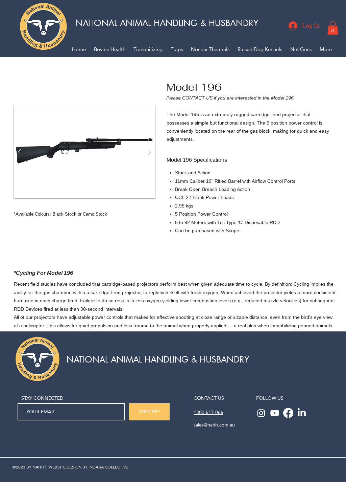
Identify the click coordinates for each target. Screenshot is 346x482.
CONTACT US (197, 98)
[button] (333, 28)
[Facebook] (288, 413)
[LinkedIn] (302, 413)
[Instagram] (261, 413)
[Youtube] (275, 413)
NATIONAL (98, 23)
